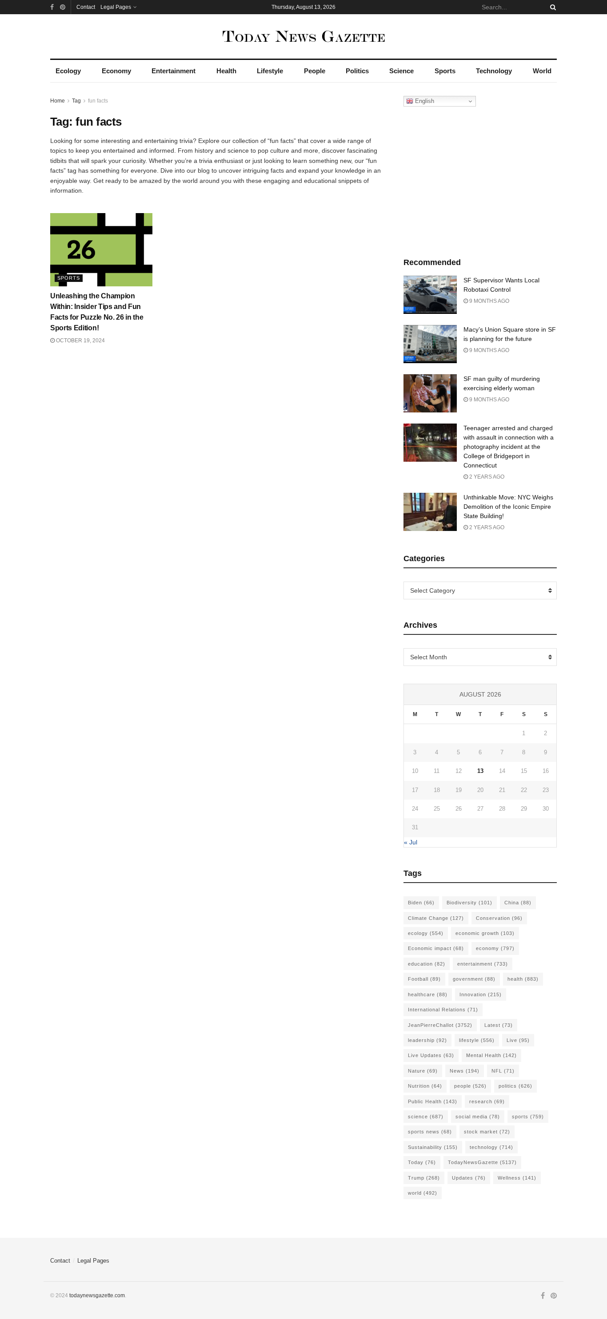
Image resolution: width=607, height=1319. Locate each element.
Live (518, 1040)
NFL (503, 1070)
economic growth (485, 933)
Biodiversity (469, 902)
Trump (424, 1177)
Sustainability (433, 1147)
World (542, 71)
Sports (445, 71)
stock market (487, 1131)
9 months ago (488, 301)
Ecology (68, 71)
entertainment (482, 963)
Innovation (480, 994)
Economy (116, 71)
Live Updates (431, 1055)
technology (491, 1147)
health (523, 979)
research (487, 1101)
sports (528, 1116)
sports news (430, 1131)
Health (226, 71)
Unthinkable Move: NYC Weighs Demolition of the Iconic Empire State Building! (508, 506)
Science (401, 71)
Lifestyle (270, 71)
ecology (425, 933)
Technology (494, 71)
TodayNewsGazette (482, 1162)
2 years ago (486, 477)
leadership (427, 1040)
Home (57, 101)
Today (422, 1162)
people (470, 1086)
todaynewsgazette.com (97, 1295)
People (314, 71)
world (422, 1193)
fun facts (98, 101)
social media (477, 1116)
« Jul (410, 842)
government (474, 979)
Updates (469, 1177)
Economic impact (436, 948)
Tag (76, 101)
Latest (498, 1025)
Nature (423, 1070)
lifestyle (477, 1040)
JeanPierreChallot (440, 1025)
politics (515, 1086)
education (426, 963)
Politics (357, 71)
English (423, 101)
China (517, 902)
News (464, 1070)
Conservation (499, 918)
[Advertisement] (480, 179)
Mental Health (491, 1055)
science (425, 1116)
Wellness (517, 1177)
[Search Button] (551, 7)
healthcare (427, 994)
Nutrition (425, 1086)
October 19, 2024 (80, 340)
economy (495, 948)
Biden (421, 902)
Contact (85, 7)
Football (424, 979)
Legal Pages (115, 7)
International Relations (443, 1009)
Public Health (432, 1101)
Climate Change (436, 918)
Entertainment (174, 71)
